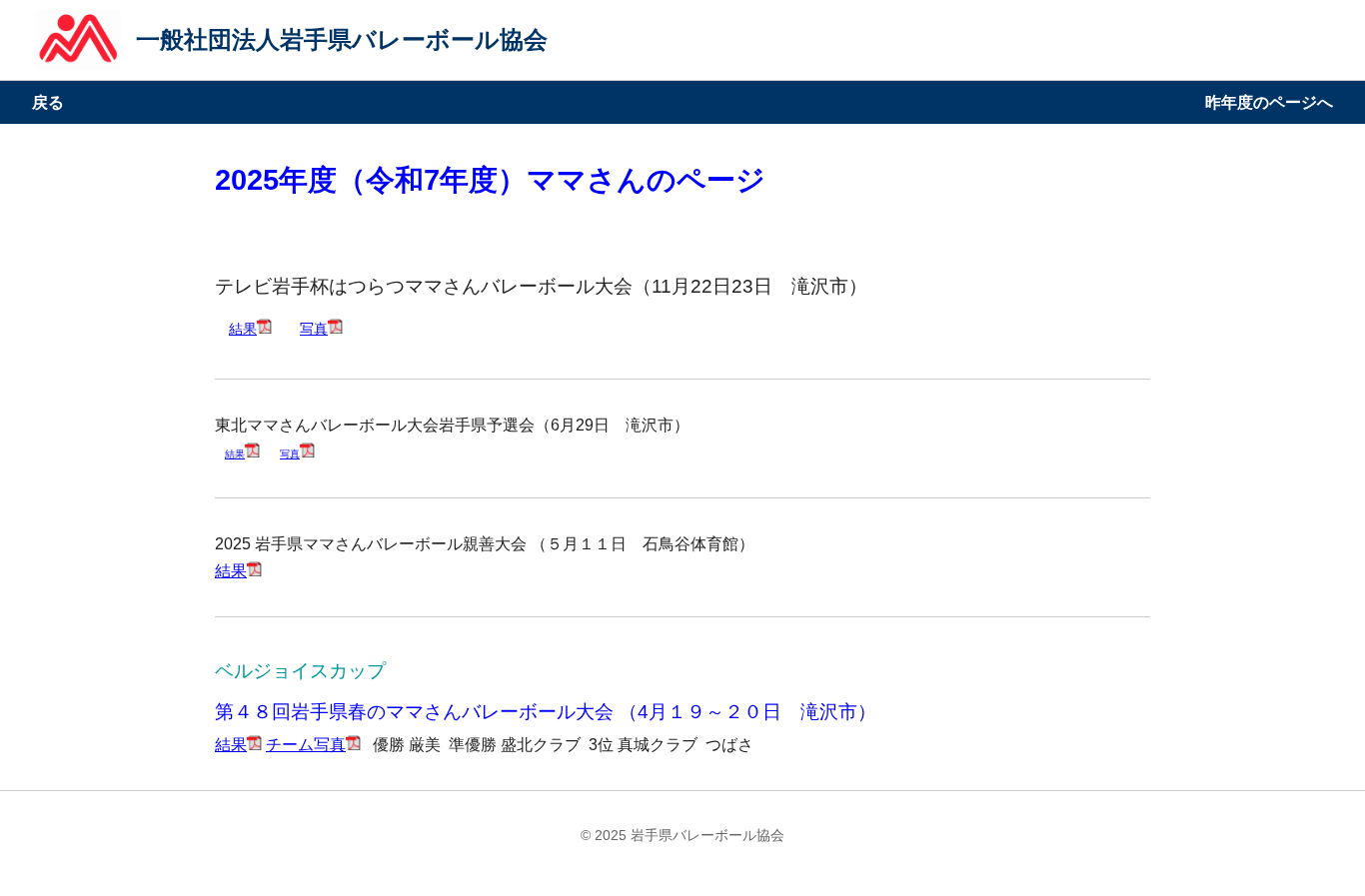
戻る (48, 102)
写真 (314, 329)
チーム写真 (306, 744)
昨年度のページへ (1269, 102)
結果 (243, 329)
